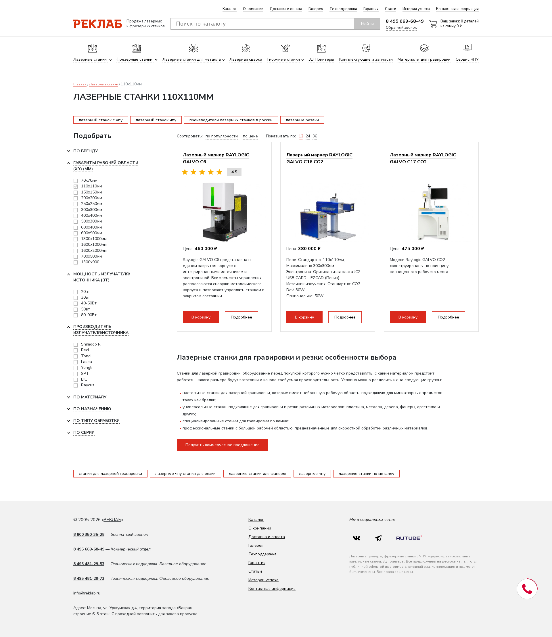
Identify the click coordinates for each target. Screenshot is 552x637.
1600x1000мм (94, 244)
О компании (253, 8)
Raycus (87, 385)
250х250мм (91, 203)
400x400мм (91, 215)
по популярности (222, 136)
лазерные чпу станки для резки (185, 473)
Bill (84, 379)
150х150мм (91, 192)
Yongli (86, 367)
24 (308, 136)
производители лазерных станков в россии (231, 120)
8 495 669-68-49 (405, 21)
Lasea (86, 361)
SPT (85, 373)
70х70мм (89, 180)
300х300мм (91, 209)
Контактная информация (457, 8)
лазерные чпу (312, 473)
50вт (85, 309)
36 (315, 136)
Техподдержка (343, 8)
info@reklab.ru (86, 593)
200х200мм (91, 198)
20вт (85, 291)
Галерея (315, 8)
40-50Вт (89, 303)
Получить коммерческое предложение (222, 445)
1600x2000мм (94, 250)
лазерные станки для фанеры (257, 473)
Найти (367, 24)
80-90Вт (89, 315)
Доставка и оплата (286, 8)
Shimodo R (91, 344)
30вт (85, 297)
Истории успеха (416, 8)
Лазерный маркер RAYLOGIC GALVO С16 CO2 (319, 158)
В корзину (200, 317)
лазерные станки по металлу (366, 473)
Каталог (230, 8)
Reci (85, 350)
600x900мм (91, 233)
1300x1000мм (94, 238)
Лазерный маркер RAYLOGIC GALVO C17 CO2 (423, 158)
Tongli (87, 356)
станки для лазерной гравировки (110, 473)
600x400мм (91, 227)
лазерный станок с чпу (100, 120)
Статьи (390, 8)
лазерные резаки (302, 120)
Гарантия (371, 8)
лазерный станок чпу (156, 120)
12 (301, 136)
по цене (250, 136)
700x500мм (91, 256)
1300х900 (90, 262)
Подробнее (241, 317)
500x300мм (91, 221)
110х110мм (91, 186)
